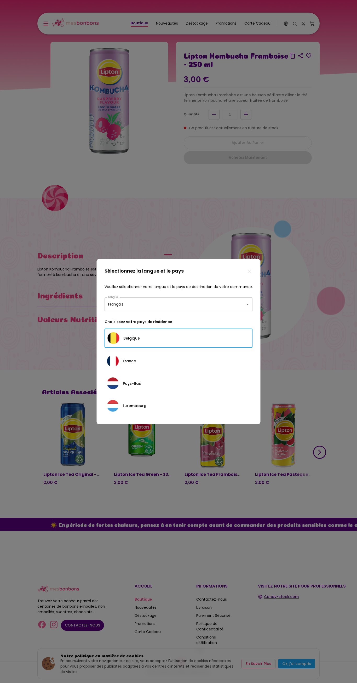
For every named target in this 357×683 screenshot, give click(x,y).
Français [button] (115, 304)
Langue (113, 297)
